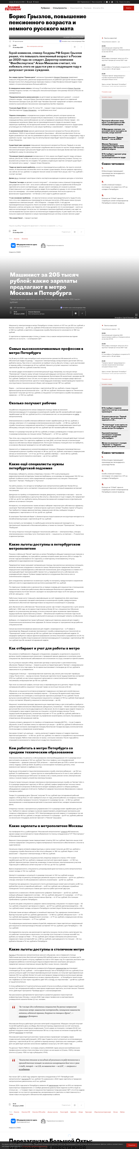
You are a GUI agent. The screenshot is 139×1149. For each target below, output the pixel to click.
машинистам (61, 968)
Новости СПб (26, 1112)
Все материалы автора (35, 46)
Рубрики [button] (45, 8)
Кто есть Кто (98, 8)
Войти (128, 8)
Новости (16, 239)
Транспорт (88, 1112)
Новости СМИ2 (15, 252)
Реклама (87, 8)
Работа (122, 1112)
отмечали (23, 1016)
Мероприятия (76, 8)
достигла (25, 1079)
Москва (115, 1112)
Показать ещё (106, 92)
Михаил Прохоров (61, 77)
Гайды (11, 1114)
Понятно (131, 1145)
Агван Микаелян (29, 110)
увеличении (53, 1085)
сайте (77, 414)
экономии (19, 1033)
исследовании (24, 1069)
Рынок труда (64, 1112)
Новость (16, 1112)
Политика (25, 239)
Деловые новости (53, 1112)
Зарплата (73, 1112)
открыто (64, 832)
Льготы (12, 955)
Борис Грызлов (74, 88)
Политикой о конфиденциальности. (34, 1146)
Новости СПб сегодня (38, 1112)
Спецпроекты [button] (60, 8)
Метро (81, 1112)
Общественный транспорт (102, 1112)
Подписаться (85, 2)
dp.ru (16, 178)
